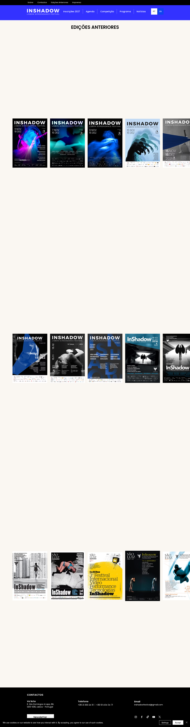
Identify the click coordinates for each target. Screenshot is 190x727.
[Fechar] (186, 722)
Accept (178, 722)
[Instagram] (135, 717)
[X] (159, 717)
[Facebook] (141, 717)
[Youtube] (153, 717)
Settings (165, 722)
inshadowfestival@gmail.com (148, 704)
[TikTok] (147, 717)
